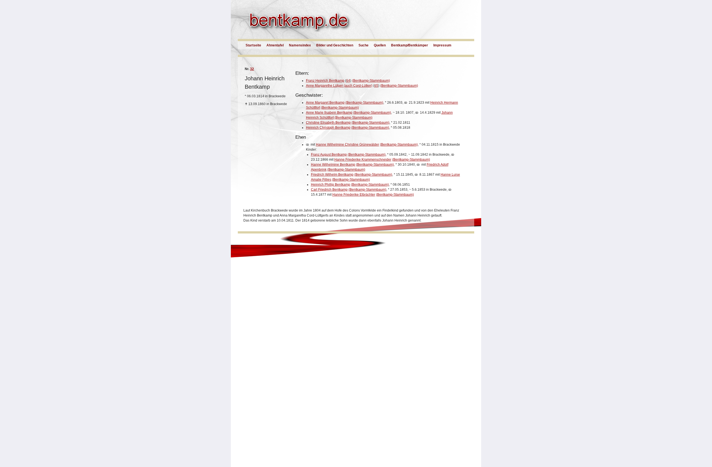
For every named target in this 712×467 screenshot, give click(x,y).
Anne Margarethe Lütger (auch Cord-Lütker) (339, 86)
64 (348, 81)
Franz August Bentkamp (329, 155)
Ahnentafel (275, 45)
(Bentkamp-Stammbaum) (371, 81)
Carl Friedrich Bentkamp (329, 190)
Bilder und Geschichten (334, 45)
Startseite (253, 45)
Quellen (380, 45)
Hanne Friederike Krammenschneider (362, 160)
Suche (364, 45)
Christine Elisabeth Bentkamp (328, 123)
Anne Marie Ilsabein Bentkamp (329, 113)
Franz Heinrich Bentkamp (325, 81)
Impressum (442, 45)
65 (376, 86)
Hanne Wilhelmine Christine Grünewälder (347, 144)
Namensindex (300, 45)
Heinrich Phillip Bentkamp (330, 185)
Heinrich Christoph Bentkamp (328, 128)
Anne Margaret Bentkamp (325, 103)
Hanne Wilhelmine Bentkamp (333, 165)
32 (252, 69)
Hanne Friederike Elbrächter (353, 195)
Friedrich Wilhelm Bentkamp (332, 175)
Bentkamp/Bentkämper (409, 45)
